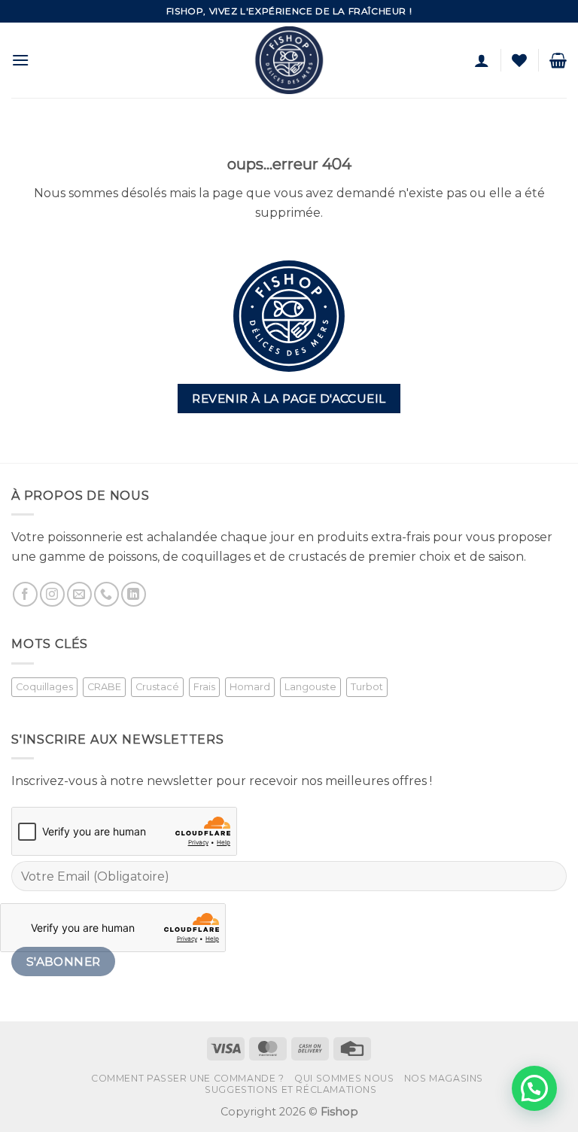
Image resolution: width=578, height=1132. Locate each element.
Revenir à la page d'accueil (289, 398)
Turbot (367, 686)
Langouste (310, 686)
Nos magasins (443, 1078)
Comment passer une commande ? (187, 1078)
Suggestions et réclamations (291, 1089)
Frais (204, 686)
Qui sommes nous (344, 1078)
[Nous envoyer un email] (79, 594)
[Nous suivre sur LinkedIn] (133, 594)
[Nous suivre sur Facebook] (25, 594)
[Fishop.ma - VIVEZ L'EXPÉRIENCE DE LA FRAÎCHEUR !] (289, 60)
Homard (250, 686)
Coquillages (44, 686)
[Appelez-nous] (106, 594)
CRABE (104, 686)
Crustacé (157, 686)
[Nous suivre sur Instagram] (52, 594)
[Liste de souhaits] (519, 60)
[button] (20, 59)
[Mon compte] (481, 60)
